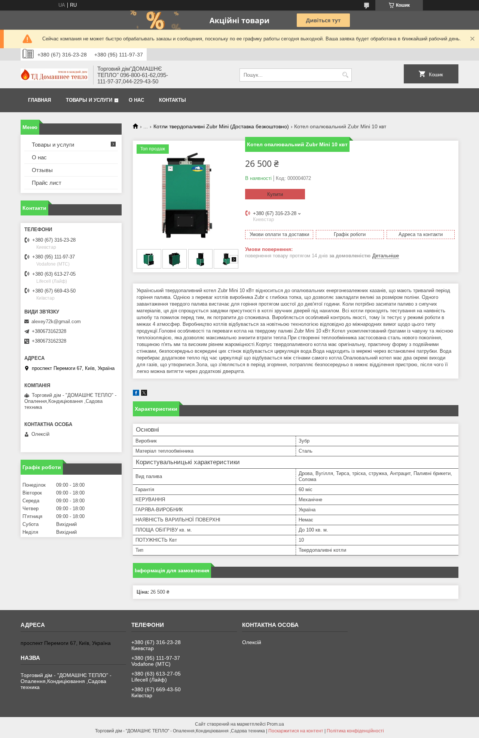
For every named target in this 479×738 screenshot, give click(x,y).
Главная (39, 100)
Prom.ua (275, 724)
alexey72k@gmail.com (56, 321)
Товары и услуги (89, 100)
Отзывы (42, 170)
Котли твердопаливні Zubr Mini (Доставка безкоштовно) (221, 126)
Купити (275, 194)
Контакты (172, 100)
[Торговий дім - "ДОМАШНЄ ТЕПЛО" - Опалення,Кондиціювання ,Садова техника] (54, 75)
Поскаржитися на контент (295, 731)
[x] (144, 394)
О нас (136, 100)
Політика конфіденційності (355, 731)
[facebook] (136, 394)
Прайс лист (46, 183)
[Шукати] (345, 75)
